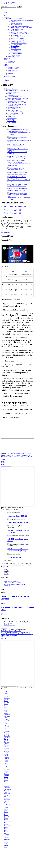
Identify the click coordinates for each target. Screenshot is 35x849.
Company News (11, 61)
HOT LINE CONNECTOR (15, 146)
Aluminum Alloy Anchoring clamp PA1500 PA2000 (18, 456)
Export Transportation (13, 70)
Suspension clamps (16, 35)
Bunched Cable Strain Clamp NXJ (16, 186)
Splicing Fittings (15, 55)
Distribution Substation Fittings (15, 40)
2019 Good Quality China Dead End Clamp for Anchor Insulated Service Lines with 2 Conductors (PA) (16, 454)
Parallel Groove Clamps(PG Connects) (21, 27)
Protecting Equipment (13, 56)
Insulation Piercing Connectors (19, 32)
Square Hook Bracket (12, 634)
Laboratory (10, 73)
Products (6, 17)
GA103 (3, 461)
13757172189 (8, 623)
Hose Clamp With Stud (16, 632)
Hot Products (4, 631)
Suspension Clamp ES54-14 (17, 516)
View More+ (7, 585)
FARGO (3, 459)
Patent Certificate (12, 71)
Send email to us (5, 232)
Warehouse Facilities (13, 67)
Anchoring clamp (15, 30)
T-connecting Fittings (16, 53)
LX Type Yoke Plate (14, 557)
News (5, 59)
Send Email (4, 638)
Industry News (11, 62)
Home (5, 15)
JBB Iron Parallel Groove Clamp (16, 158)
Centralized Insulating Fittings (19, 43)
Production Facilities (12, 68)
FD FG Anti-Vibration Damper (18, 522)
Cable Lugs (14, 21)
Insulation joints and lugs (17, 38)
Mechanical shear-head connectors (16, 174)
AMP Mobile (17, 631)
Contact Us (7, 75)
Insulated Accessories (16, 24)
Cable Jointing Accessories (14, 18)
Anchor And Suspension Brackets (20, 37)
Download (7, 58)
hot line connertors (6, 466)
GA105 (3, 463)
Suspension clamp (16, 49)
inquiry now (4, 628)
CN (8, 8)
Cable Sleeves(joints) (16, 23)
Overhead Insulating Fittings (18, 44)
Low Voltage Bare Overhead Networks (18, 26)
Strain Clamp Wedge (11, 635)
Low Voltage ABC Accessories (15, 29)
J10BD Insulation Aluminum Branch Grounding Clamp (17, 550)
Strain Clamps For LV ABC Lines (20, 33)
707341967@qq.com (9, 2)
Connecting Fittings (16, 50)
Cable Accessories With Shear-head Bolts (22, 20)
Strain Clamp (14, 47)
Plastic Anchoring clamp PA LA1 (16, 190)
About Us (6, 65)
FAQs (5, 64)
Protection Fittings (16, 52)
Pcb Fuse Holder (5, 632)
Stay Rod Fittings (15, 46)
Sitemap (10, 631)
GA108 (3, 464)
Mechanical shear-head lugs (14, 169)
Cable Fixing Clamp (16, 41)
